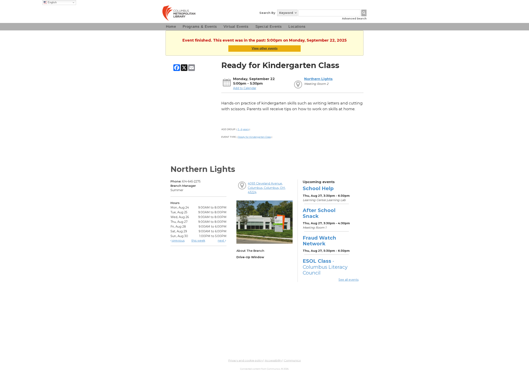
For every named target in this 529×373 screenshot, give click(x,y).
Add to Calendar (244, 88)
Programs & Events (200, 27)
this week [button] (198, 240)
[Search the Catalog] (364, 13)
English (52, 2)
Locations (297, 27)
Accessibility (273, 360)
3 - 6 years (243, 129)
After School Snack (319, 213)
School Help (318, 188)
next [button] (221, 240)
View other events (265, 48)
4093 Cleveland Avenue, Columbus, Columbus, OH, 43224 (267, 188)
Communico (292, 360)
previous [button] (178, 240)
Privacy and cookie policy (245, 360)
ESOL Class (325, 267)
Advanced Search (354, 18)
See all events (348, 280)
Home (171, 27)
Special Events (268, 27)
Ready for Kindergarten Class (254, 137)
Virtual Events (236, 27)
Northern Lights (318, 79)
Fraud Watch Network (319, 241)
